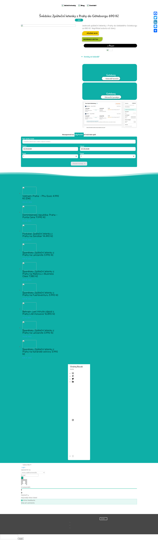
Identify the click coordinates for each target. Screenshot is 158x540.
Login (23, 467)
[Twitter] (155, 18)
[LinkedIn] (155, 22)
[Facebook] (155, 13)
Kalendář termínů (112, 78)
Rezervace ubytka (90, 39)
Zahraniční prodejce (112, 97)
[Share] (155, 30)
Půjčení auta (92, 33)
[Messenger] (155, 26)
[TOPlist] (38, 525)
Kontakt (103, 518)
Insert (21, 539)
